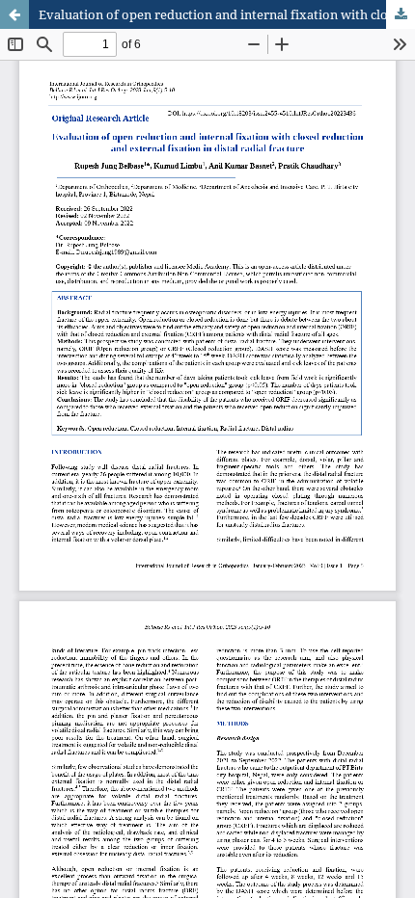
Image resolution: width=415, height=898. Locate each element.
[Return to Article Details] (14, 14)
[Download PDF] (400, 14)
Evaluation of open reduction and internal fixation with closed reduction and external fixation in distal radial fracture (227, 14)
